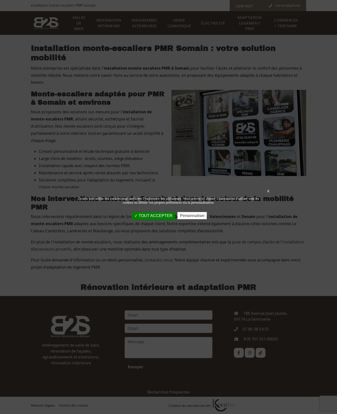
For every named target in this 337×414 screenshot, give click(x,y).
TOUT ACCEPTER (155, 215)
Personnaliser (192, 215)
